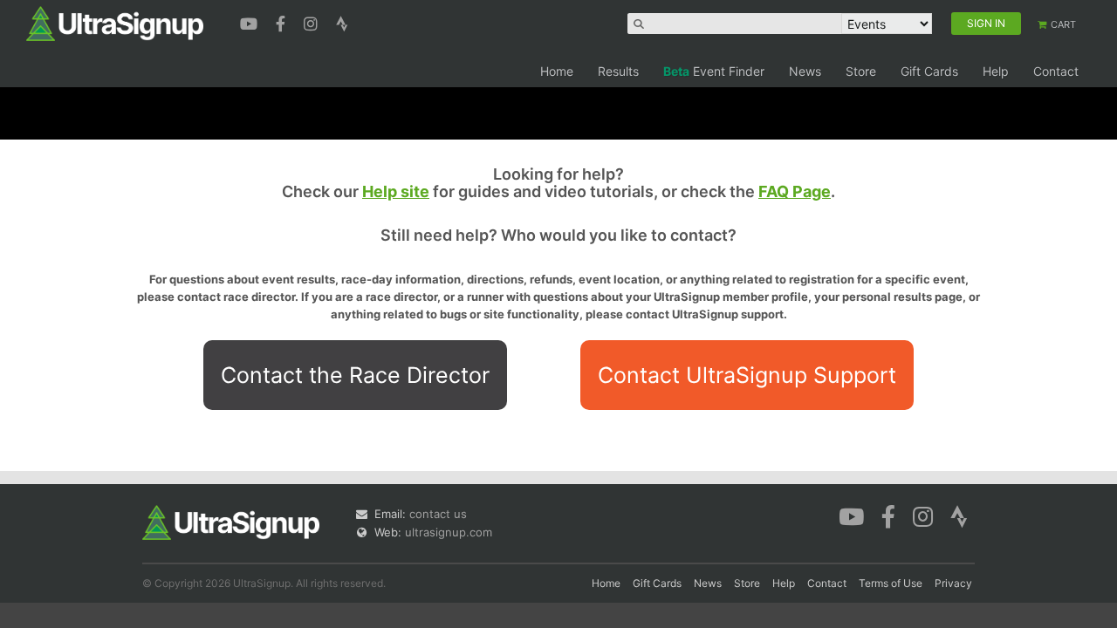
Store (861, 71)
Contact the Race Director (355, 375)
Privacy (953, 583)
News (805, 71)
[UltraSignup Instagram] (313, 22)
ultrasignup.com (448, 532)
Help (996, 71)
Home (556, 71)
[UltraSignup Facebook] (283, 22)
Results (618, 71)
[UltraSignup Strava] (342, 22)
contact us (438, 514)
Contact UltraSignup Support (747, 375)
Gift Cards (929, 71)
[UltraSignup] (114, 23)
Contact (1056, 71)
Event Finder (713, 71)
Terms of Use (890, 583)
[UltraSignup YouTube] (251, 22)
